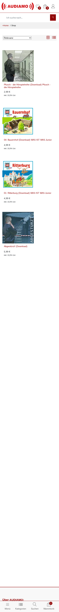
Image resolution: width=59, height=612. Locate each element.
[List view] (54, 38)
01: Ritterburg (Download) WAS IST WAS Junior (27, 193)
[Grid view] (48, 38)
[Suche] (53, 17)
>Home (5, 25)
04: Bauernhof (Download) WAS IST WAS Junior (28, 140)
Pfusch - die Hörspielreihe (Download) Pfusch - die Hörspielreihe (27, 86)
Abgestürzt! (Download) (15, 246)
